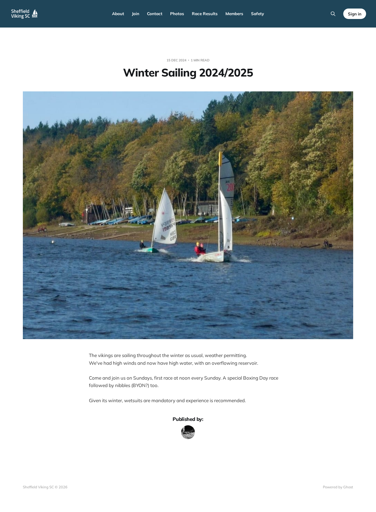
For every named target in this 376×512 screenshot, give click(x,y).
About (118, 13)
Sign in (354, 14)
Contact (154, 13)
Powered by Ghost (338, 487)
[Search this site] (333, 14)
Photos (177, 13)
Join (135, 13)
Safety (257, 13)
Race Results (205, 13)
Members (234, 13)
